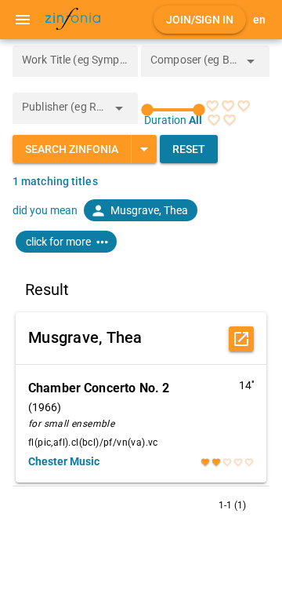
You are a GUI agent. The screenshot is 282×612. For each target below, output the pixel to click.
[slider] (173, 110)
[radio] (212, 106)
